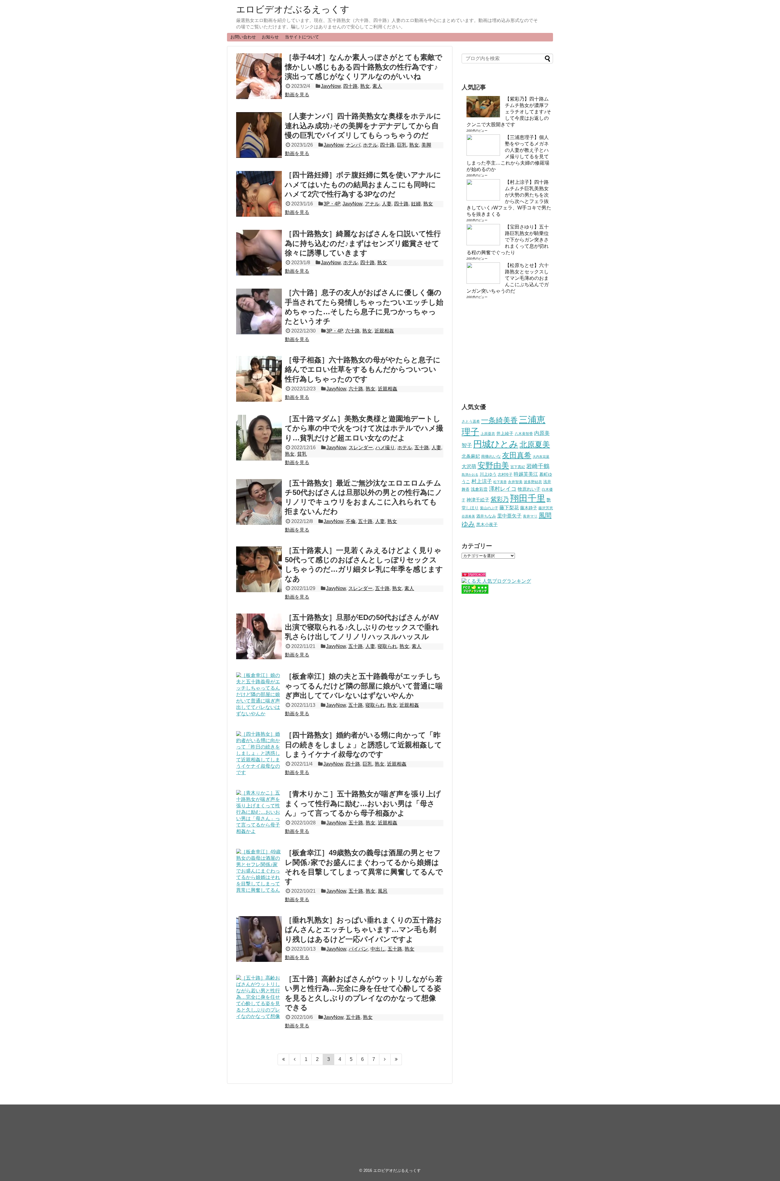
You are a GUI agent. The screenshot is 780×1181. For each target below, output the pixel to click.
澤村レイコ (502, 489)
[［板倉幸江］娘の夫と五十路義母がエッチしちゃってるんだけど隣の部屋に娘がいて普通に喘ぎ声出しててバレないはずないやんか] (259, 695)
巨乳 (402, 145)
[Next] (385, 1059)
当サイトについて (302, 36)
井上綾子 (504, 433)
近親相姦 (384, 330)
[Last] (396, 1059)
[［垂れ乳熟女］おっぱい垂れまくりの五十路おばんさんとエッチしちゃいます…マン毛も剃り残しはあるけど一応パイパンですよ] (259, 939)
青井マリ (530, 516)
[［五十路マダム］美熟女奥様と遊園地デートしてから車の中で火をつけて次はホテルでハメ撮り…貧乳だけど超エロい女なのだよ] (259, 438)
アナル (372, 203)
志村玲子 (505, 474)
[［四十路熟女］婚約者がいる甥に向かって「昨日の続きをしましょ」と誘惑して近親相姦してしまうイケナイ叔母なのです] (259, 754)
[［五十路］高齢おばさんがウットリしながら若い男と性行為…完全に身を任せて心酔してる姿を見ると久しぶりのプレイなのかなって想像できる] (259, 998)
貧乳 (302, 454)
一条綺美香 (499, 420)
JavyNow (331, 86)
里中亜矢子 (509, 515)
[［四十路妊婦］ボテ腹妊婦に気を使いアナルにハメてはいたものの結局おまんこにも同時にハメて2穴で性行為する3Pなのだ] (259, 194)
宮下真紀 (517, 467)
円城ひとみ (495, 444)
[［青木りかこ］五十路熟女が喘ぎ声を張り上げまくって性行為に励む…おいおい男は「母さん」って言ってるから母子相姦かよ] (259, 813)
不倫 (351, 521)
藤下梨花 (509, 507)
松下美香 (500, 482)
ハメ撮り (385, 447)
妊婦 (416, 203)
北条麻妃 (471, 456)
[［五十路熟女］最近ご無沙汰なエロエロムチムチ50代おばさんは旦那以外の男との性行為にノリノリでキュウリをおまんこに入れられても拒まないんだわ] (259, 502)
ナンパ (353, 145)
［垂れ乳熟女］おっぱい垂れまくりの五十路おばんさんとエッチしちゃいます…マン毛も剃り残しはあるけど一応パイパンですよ (363, 929)
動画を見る (297, 94)
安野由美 (493, 465)
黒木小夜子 (487, 524)
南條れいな (491, 456)
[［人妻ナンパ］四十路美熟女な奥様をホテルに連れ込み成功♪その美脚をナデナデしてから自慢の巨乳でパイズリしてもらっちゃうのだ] (259, 135)
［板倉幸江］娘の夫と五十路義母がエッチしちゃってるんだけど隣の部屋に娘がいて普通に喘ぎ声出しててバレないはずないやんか (364, 685)
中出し (377, 949)
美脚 (426, 145)
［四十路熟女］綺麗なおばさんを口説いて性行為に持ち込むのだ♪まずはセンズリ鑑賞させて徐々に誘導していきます (363, 243)
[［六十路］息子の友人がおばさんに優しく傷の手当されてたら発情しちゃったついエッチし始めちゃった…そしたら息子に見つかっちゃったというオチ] (259, 311)
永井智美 (515, 482)
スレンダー (361, 447)
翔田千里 (527, 498)
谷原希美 (468, 516)
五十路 (421, 447)
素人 (377, 86)
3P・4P (332, 203)
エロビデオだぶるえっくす (292, 9)
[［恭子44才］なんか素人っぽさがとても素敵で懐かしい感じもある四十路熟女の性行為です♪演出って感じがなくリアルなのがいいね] (259, 76)
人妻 (387, 203)
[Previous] (294, 1059)
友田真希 (516, 455)
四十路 (350, 86)
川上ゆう (488, 474)
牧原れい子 (529, 489)
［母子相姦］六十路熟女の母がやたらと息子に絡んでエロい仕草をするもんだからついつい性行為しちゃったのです (363, 369)
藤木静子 (528, 507)
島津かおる (470, 474)
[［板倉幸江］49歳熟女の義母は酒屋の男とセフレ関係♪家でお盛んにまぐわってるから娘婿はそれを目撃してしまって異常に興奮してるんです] (259, 872)
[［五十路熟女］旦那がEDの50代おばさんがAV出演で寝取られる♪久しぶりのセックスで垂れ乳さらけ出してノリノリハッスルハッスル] (259, 636)
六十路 (352, 330)
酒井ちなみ (486, 516)
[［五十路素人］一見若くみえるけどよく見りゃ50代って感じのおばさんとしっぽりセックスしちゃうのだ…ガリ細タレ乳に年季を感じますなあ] (259, 569)
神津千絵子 (477, 499)
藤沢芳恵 (545, 508)
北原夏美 (534, 444)
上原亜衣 (487, 434)
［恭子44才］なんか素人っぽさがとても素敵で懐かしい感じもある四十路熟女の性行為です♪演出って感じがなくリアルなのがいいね (363, 66)
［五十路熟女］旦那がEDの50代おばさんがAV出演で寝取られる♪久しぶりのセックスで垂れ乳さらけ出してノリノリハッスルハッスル (362, 626)
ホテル (370, 145)
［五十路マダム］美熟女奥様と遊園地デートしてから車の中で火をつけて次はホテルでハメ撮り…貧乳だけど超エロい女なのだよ (364, 428)
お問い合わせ (243, 36)
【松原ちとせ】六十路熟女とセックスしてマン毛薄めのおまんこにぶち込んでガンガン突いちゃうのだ (507, 278)
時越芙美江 (526, 474)
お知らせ (270, 36)
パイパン (358, 949)
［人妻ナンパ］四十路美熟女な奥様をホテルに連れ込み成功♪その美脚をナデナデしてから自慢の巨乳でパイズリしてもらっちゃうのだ (363, 125)
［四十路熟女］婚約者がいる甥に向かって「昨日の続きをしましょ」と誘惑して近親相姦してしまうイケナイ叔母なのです (363, 744)
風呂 (383, 891)
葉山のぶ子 (489, 508)
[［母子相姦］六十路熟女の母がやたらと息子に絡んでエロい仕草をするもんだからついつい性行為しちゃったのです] (259, 379)
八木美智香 (524, 434)
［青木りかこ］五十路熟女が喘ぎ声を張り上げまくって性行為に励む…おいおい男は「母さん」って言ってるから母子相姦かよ (363, 803)
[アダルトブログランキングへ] (474, 575)
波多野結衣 (533, 482)
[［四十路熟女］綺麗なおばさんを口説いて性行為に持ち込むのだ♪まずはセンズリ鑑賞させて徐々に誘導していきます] (259, 253)
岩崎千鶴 (537, 466)
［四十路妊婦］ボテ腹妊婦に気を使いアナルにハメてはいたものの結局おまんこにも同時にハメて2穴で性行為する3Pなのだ (363, 184)
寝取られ (387, 646)
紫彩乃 (500, 499)
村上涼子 (481, 481)
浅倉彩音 (479, 489)
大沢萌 (469, 466)
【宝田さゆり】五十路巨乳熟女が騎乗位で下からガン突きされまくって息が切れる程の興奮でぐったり (507, 239)
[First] (283, 1059)
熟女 (365, 86)
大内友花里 (541, 456)
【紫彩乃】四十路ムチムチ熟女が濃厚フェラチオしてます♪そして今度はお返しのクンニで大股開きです (508, 111)
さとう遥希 (471, 421)
